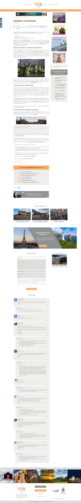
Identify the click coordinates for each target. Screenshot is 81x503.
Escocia (22, 17)
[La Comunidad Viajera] (55, 490)
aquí (32, 171)
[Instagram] (65, 10)
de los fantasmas (23, 25)
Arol (18, 379)
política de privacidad (28, 278)
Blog (31, 4)
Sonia (19, 350)
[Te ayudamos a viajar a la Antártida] (59, 43)
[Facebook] (62, 10)
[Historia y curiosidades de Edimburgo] (40, 214)
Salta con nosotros (43, 245)
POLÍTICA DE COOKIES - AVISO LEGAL (59, 498)
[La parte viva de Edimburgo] (59, 214)
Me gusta (41, 486)
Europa (22, 10)
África (25, 10)
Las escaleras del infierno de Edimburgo (21, 163)
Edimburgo (26, 17)
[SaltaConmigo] (38, 4)
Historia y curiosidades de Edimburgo (40, 221)
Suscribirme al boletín (40, 490)
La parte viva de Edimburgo (59, 221)
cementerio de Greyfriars (37, 49)
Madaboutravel (20, 419)
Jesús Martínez (20, 323)
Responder (47, 305)
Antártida (33, 10)
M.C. (18, 395)
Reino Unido (18, 17)
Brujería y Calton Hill (18, 162)
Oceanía (40, 10)
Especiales (56, 4)
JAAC (18, 23)
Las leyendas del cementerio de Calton (21, 161)
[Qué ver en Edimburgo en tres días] (22, 214)
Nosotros (27, 4)
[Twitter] (64, 10)
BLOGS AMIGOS (40, 493)
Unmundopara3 (20, 442)
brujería (30, 42)
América (29, 10)
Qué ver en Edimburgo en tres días (22, 221)
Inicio (24, 4)
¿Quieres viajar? (50, 4)
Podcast (45, 4)
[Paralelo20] (63, 490)
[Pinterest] (67, 10)
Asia (36, 10)
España (15, 10)
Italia (18, 10)
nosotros (23, 498)
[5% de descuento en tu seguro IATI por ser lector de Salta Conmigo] (31, 14)
